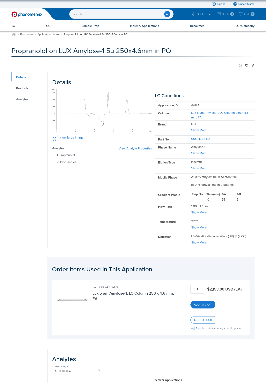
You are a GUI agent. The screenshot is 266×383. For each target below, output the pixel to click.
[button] (240, 65)
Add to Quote (204, 320)
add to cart (203, 305)
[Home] (13, 34)
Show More (199, 130)
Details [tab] (21, 77)
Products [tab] (22, 88)
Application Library (48, 34)
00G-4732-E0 (200, 139)
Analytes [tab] (22, 99)
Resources (26, 34)
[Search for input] (167, 14)
